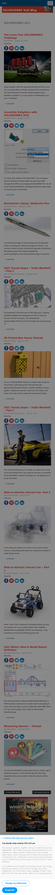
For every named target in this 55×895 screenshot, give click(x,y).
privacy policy (46, 873)
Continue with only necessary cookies (19, 838)
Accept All (9, 890)
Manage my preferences (15, 883)
